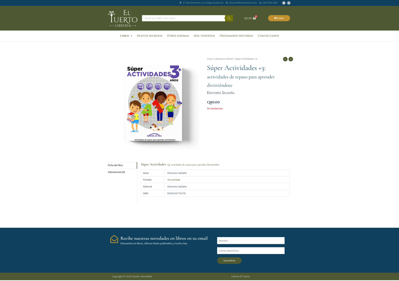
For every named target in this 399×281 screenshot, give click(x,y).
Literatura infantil (224, 58)
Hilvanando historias (236, 36)
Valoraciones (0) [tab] (116, 172)
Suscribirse (229, 260)
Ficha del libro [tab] (115, 165)
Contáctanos (268, 36)
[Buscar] (229, 18)
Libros (124, 36)
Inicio (210, 58)
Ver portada (173, 179)
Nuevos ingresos (149, 36)
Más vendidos (204, 36)
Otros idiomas (178, 36)
